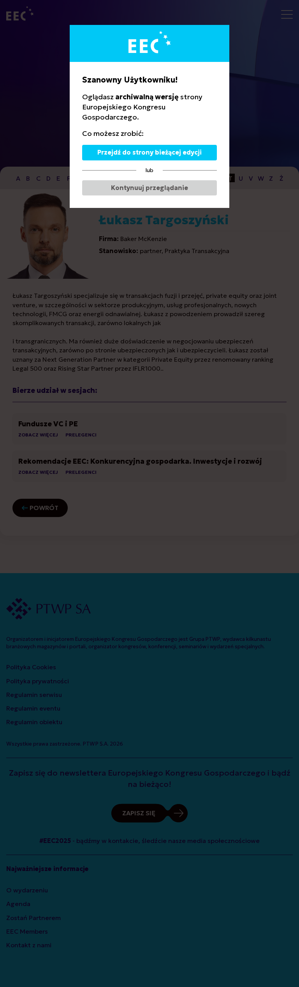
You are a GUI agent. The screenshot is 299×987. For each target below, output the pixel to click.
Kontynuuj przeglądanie (149, 188)
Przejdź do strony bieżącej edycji (149, 152)
